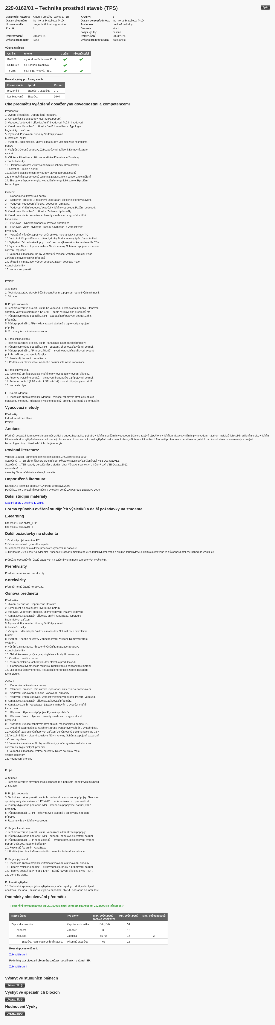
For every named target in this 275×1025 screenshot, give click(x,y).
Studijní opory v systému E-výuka (24, 502)
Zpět (265, 7)
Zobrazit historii (18, 954)
